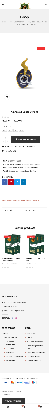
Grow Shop (10, 352)
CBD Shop (10, 348)
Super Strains (18, 167)
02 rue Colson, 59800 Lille (15, 302)
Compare (20, 244)
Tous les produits (17, 22)
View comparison (13, 401)
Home (4, 22)
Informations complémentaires (20, 200)
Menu (5, 334)
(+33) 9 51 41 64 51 (11, 306)
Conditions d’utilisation (36, 352)
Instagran (15, 317)
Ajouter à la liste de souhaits (20, 147)
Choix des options (20, 249)
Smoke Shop (10, 360)
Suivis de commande (35, 341)
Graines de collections (37, 22)
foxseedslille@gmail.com (14, 311)
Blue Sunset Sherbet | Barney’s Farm (11, 259)
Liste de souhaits (34, 360)
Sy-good (19, 378)
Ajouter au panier (27, 139)
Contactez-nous (33, 356)
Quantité (6, 126)
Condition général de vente (35, 347)
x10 (34, 210)
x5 (29, 210)
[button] (7, 97)
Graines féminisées (16, 171)
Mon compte (32, 334)
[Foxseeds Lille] (24, 4)
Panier (29, 337)
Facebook (12, 317)
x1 (31, 210)
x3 (26, 210)
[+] (3, 141)
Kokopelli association (14, 356)
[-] (7, 141)
